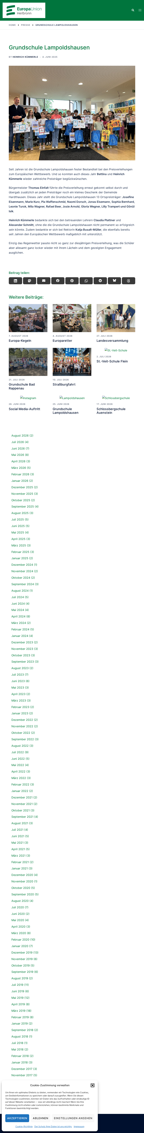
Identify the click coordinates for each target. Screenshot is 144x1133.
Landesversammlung (112, 340)
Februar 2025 (20, 552)
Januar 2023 (19, 713)
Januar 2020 (19, 946)
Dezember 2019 (21, 952)
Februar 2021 (20, 862)
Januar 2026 (19, 480)
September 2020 (22, 894)
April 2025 (18, 539)
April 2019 (18, 1004)
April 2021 (18, 849)
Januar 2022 (19, 791)
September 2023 (22, 661)
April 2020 (18, 926)
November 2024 (22, 571)
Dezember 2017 (21, 1069)
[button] (92, 1085)
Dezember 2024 (22, 564)
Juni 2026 (18, 448)
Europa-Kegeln (20, 340)
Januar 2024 (19, 636)
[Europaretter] (72, 318)
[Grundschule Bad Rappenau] (28, 362)
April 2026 (18, 461)
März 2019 (18, 1010)
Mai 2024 (17, 610)
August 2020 (20, 901)
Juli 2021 (17, 829)
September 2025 (22, 506)
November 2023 (22, 649)
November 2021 (22, 804)
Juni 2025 (18, 526)
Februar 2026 (20, 474)
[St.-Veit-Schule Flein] (116, 350)
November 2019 (22, 959)
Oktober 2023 (20, 655)
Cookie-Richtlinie (24, 1126)
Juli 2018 (17, 1043)
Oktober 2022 (20, 732)
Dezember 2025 (22, 487)
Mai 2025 (17, 532)
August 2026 (20, 435)
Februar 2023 (20, 707)
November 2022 (22, 726)
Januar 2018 (19, 1062)
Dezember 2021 (21, 797)
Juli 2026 (17, 442)
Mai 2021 (17, 842)
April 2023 (18, 694)
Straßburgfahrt (64, 384)
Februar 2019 (20, 1017)
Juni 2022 (18, 758)
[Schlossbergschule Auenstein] (116, 397)
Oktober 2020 (20, 888)
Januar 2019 (19, 1023)
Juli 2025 (17, 519)
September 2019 (22, 972)
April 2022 (18, 771)
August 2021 (19, 823)
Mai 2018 (17, 1049)
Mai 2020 (17, 920)
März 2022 (18, 778)
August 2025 (20, 513)
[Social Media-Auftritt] (28, 397)
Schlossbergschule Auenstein (111, 411)
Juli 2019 (17, 984)
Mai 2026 (17, 455)
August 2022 (20, 745)
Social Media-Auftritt (24, 409)
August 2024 (20, 590)
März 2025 (18, 545)
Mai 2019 (17, 997)
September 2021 (22, 816)
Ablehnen (40, 1118)
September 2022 (22, 739)
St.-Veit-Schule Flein (112, 361)
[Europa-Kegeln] (28, 318)
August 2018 (19, 1036)
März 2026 (18, 467)
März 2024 (18, 623)
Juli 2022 (17, 752)
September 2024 (22, 584)
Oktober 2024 (20, 577)
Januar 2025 (19, 558)
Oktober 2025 (20, 500)
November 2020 (22, 881)
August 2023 (20, 668)
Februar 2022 (20, 784)
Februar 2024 (20, 629)
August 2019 (19, 978)
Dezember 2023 (22, 642)
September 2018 (22, 1030)
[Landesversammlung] (116, 318)
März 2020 (18, 933)
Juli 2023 (17, 674)
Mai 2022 (17, 765)
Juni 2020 (18, 914)
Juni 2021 (17, 836)
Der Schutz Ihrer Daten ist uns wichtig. (53, 1126)
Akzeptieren (17, 1118)
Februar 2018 (20, 1056)
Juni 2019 (17, 991)
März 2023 (18, 700)
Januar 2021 (19, 868)
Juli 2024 (17, 597)
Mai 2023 (17, 687)
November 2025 (22, 493)
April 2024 (18, 616)
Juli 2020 (17, 907)
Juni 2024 (18, 603)
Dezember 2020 (22, 875)
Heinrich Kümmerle (25, 57)
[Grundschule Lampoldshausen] (72, 397)
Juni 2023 (18, 681)
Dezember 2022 (22, 720)
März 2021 (18, 855)
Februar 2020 (20, 939)
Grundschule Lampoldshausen (65, 411)
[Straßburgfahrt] (72, 362)
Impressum (79, 1126)
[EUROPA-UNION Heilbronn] (24, 10)
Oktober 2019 (20, 965)
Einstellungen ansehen (73, 1118)
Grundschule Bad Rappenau (22, 386)
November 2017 (21, 1075)
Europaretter (62, 340)
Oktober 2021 (20, 810)
